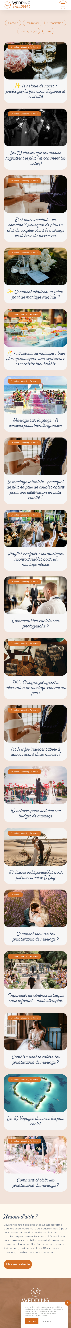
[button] (18, 1264)
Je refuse (47, 1321)
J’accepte (32, 1321)
